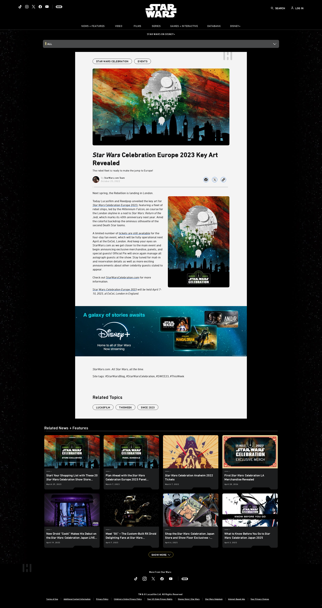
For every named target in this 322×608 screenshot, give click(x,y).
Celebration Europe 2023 (115, 205)
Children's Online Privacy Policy (128, 599)
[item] (93, 26)
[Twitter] (33, 6)
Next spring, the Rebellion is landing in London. (123, 193)
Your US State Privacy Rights (159, 599)
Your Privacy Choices (260, 599)
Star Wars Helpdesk (214, 599)
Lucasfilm (103, 407)
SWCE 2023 (148, 407)
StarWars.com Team (114, 177)
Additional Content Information (77, 599)
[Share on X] (214, 179)
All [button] (49, 43)
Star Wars (115, 289)
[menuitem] (118, 26)
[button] (161, 554)
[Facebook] (40, 6)
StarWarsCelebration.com (122, 277)
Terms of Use (52, 599)
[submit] (272, 8)
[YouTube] (47, 6)
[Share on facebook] (206, 179)
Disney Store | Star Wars (189, 599)
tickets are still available (134, 233)
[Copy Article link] (223, 179)
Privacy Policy (102, 599)
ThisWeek (125, 407)
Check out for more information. (122, 279)
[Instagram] (27, 6)
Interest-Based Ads (236, 599)
